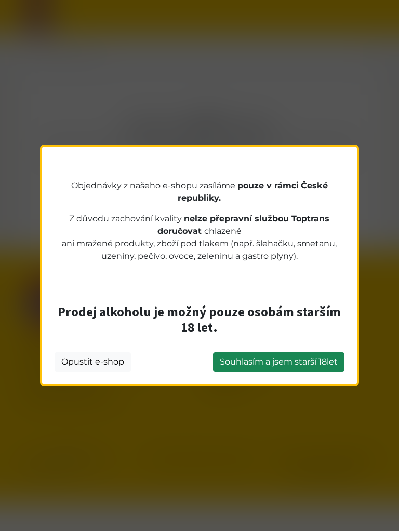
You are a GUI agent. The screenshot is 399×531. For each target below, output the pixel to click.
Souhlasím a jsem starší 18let (279, 362)
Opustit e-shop (92, 362)
